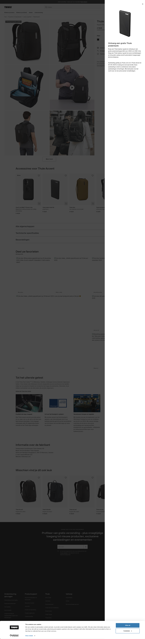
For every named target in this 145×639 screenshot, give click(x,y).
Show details (29, 635)
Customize (127, 631)
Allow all (127, 625)
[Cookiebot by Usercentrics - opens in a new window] (14, 635)
